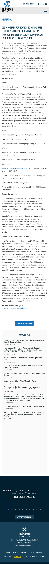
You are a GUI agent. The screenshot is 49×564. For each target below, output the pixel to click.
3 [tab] (15, 509)
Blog (25, 556)
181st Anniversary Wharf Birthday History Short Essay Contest (24, 374)
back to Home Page (7, 7)
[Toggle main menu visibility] (45, 10)
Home (8, 552)
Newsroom (17, 556)
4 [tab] (19, 509)
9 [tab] (37, 509)
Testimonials (33, 556)
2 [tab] (12, 509)
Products (39, 552)
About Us (15, 552)
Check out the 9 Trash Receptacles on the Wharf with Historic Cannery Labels (24, 341)
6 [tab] (26, 509)
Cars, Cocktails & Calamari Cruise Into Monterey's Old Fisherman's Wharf (23, 366)
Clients (31, 552)
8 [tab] (33, 509)
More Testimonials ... (24, 517)
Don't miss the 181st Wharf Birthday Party (20, 381)
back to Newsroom (25, 323)
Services (23, 552)
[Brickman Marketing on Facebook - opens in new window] (39, 3)
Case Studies (7, 556)
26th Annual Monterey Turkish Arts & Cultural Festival (24, 406)
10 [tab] (40, 509)
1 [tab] (8, 509)
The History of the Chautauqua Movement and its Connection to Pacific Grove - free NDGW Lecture (22, 388)
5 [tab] (23, 509)
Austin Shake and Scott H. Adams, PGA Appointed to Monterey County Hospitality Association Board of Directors (24, 414)
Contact (42, 556)
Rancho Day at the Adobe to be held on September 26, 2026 (24, 359)
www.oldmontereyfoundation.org (15, 168)
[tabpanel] (24, 495)
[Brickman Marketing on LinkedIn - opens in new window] (46, 3)
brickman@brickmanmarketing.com (24, 545)
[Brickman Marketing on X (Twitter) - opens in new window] (43, 3)
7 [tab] (30, 509)
